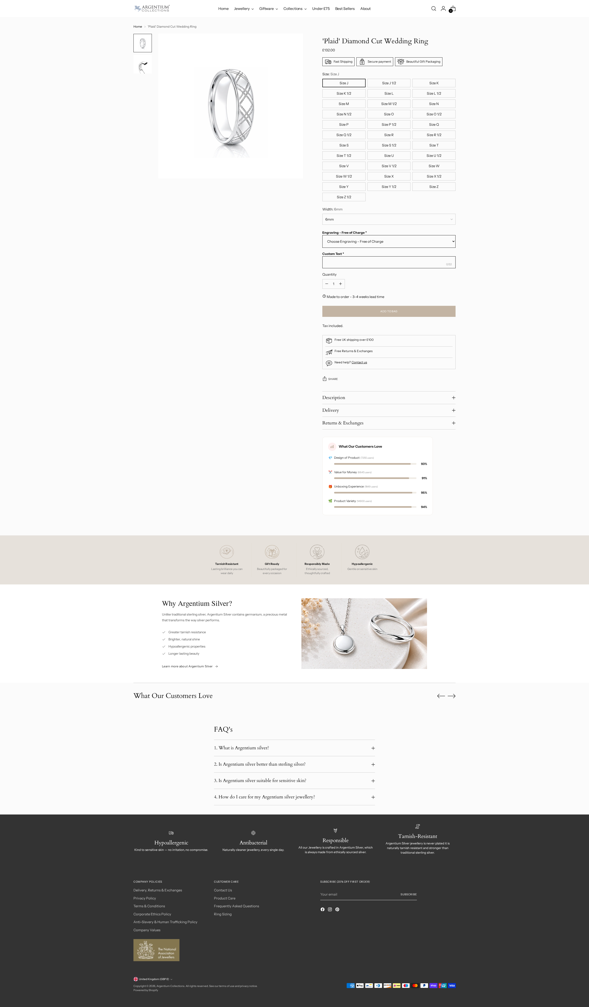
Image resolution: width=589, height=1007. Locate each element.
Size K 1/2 (344, 93)
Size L (389, 93)
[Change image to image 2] (142, 64)
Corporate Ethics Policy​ (152, 914)
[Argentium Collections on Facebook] (323, 910)
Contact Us (223, 890)
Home (137, 26)
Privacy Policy (144, 898)
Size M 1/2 (389, 104)
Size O (389, 114)
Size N (434, 104)
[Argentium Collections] (151, 8)
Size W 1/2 (344, 176)
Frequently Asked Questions (236, 906)
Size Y (344, 186)
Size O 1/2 (434, 114)
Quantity (329, 274)
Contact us (359, 362)
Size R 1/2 (434, 135)
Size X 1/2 (434, 176)
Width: (332, 209)
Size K (434, 83)
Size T (434, 145)
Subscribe (409, 894)
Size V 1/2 (389, 166)
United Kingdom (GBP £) (154, 979)
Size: (330, 74)
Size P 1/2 (389, 124)
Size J (344, 83)
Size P (344, 124)
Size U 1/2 (434, 155)
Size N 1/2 (344, 114)
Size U (389, 155)
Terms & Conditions (149, 906)
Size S (344, 145)
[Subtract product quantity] (327, 284)
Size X (389, 176)
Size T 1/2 (344, 155)
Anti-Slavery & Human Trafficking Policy (165, 922)
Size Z (434, 186)
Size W (434, 166)
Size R (389, 135)
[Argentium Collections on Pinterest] (338, 910)
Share (333, 379)
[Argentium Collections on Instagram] (330, 910)
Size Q (434, 124)
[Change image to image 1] (142, 43)
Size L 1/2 (434, 93)
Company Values (146, 930)
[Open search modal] (433, 8)
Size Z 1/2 (344, 197)
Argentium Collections (170, 986)
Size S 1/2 (389, 145)
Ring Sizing (223, 914)
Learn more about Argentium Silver (187, 666)
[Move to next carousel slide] (452, 696)
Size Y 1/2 (389, 186)
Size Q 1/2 (343, 135)
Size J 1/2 (389, 83)
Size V (344, 166)
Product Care (224, 898)
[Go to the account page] (443, 8)
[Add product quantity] (340, 284)
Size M (344, 104)
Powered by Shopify (145, 990)
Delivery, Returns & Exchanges (157, 890)
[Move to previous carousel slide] (441, 696)
